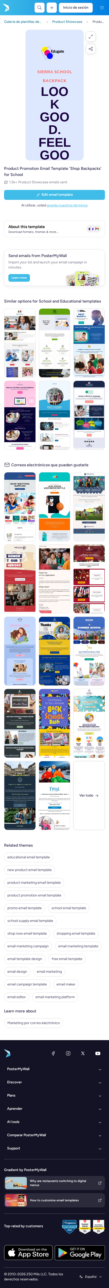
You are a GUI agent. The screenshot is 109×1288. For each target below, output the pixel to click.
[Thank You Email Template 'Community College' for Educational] (54, 578)
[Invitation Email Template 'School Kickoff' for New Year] (89, 506)
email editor (16, 997)
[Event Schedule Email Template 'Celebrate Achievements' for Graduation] (89, 578)
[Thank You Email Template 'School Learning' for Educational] (54, 651)
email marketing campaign (28, 946)
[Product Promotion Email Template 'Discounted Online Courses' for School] (54, 415)
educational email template (28, 857)
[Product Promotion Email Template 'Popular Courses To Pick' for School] (20, 343)
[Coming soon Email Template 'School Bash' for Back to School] (54, 723)
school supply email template (30, 921)
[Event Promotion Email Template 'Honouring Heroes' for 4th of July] (20, 578)
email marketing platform (55, 997)
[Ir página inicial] (5, 8)
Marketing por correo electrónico (33, 1023)
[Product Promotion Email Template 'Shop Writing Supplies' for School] (20, 506)
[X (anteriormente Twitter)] (83, 1053)
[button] (91, 37)
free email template (67, 959)
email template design (24, 959)
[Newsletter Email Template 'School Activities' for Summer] (89, 651)
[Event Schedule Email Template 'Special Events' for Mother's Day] (20, 651)
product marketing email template (34, 882)
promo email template (24, 908)
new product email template (29, 870)
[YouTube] (98, 1053)
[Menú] (102, 8)
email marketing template (78, 946)
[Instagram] (68, 1053)
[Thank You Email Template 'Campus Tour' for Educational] (20, 795)
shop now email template (27, 933)
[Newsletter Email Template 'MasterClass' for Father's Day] (20, 723)
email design (17, 971)
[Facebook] (53, 1053)
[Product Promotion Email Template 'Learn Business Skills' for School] (54, 343)
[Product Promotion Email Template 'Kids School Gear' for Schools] (54, 506)
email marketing (49, 971)
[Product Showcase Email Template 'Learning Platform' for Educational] (20, 415)
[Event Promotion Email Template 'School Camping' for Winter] (54, 795)
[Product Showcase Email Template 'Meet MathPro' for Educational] (89, 343)
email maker (66, 984)
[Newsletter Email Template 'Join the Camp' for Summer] (89, 723)
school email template (68, 908)
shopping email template (76, 933)
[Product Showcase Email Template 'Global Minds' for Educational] (89, 415)
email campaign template (27, 984)
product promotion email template (34, 895)
